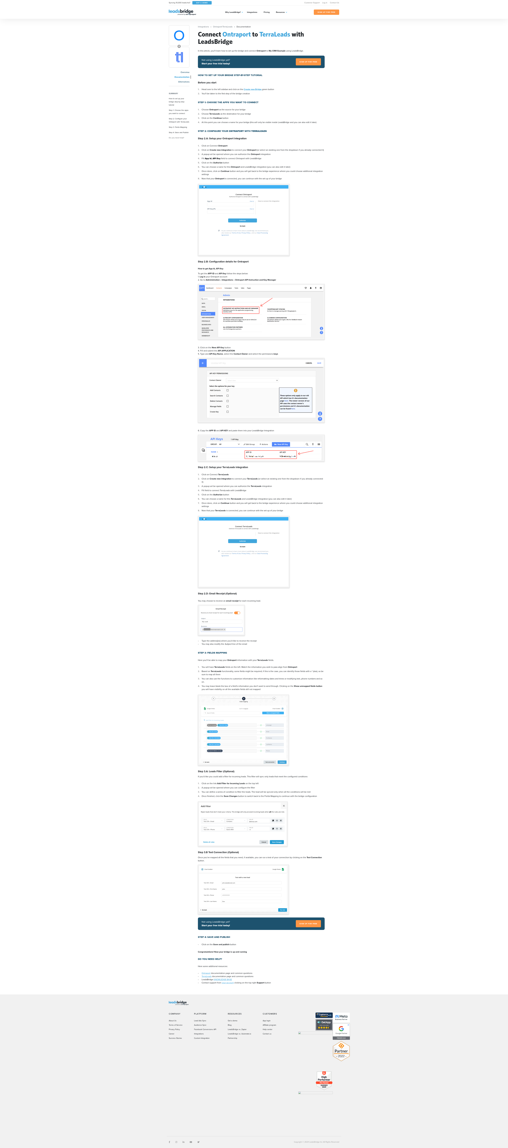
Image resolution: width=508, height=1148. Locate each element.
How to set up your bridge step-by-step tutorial (176, 101)
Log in (324, 2)
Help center (267, 1029)
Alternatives (183, 81)
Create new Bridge (253, 89)
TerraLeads (207, 976)
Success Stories (175, 1038)
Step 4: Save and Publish (179, 132)
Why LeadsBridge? (233, 12)
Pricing (267, 12)
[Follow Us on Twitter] (198, 1142)
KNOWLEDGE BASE (223, 979)
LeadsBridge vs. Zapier (237, 1029)
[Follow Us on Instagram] (176, 1142)
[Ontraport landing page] (179, 35)
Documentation (181, 77)
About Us (172, 1020)
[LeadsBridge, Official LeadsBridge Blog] (182, 12)
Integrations (252, 12)
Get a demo (232, 1020)
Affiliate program (269, 1025)
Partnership (232, 1038)
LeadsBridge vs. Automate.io (239, 1033)
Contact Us (334, 2)
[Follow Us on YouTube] (191, 1142)
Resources (280, 12)
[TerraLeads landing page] (179, 57)
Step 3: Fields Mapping (178, 127)
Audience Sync (200, 1025)
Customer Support (312, 2)
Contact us (267, 1033)
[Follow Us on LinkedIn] (183, 1142)
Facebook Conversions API (205, 1029)
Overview (185, 72)
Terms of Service (175, 1025)
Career (171, 1033)
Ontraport (206, 973)
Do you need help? (176, 137)
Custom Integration (202, 1038)
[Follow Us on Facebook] (169, 1142)
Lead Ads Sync (200, 1020)
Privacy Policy (174, 1029)
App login (267, 1020)
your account (228, 982)
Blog (230, 1025)
